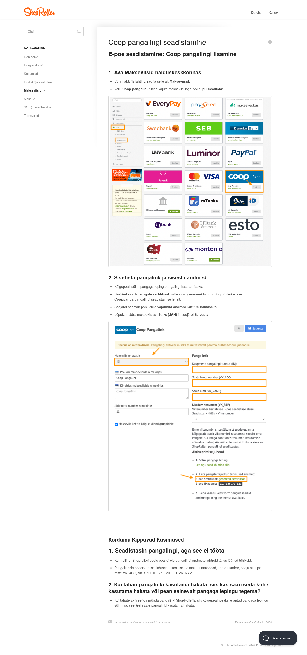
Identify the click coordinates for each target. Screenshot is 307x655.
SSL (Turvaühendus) (38, 107)
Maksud (29, 98)
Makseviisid (33, 90)
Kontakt (274, 12)
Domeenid (31, 56)
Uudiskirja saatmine (38, 82)
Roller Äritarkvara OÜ (236, 645)
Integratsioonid (34, 65)
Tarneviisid (31, 115)
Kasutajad (31, 73)
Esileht (256, 12)
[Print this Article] (270, 42)
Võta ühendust (164, 622)
